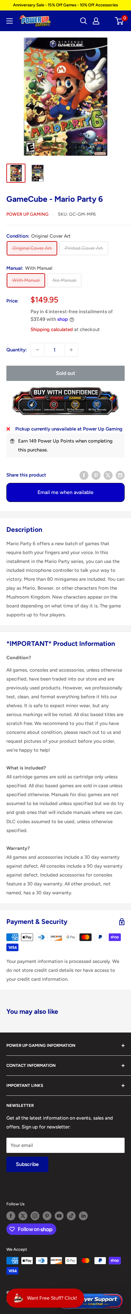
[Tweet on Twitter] (108, 474)
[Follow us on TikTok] (71, 1215)
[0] (119, 21)
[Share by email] (120, 474)
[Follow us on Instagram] (35, 1215)
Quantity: (16, 350)
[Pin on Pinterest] (96, 474)
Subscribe (27, 1164)
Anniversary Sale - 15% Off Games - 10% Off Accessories (65, 5)
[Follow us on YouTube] (59, 1215)
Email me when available (65, 492)
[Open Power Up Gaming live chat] (90, 1301)
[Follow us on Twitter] (22, 1215)
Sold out (65, 373)
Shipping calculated (52, 329)
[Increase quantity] (71, 349)
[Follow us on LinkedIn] (83, 1215)
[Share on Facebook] (83, 474)
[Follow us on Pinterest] (47, 1215)
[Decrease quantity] (37, 349)
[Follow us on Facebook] (10, 1215)
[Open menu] (9, 21)
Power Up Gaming (27, 214)
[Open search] (83, 20)
